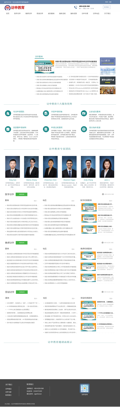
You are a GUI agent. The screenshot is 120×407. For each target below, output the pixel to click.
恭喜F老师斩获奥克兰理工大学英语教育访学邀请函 (60, 267)
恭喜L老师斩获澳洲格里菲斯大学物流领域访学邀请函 (61, 260)
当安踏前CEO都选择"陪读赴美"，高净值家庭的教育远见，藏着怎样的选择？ (84, 79)
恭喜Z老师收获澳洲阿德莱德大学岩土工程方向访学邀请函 (61, 280)
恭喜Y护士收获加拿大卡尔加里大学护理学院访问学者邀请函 (23, 218)
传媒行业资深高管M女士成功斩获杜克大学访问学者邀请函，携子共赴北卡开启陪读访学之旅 (61, 332)
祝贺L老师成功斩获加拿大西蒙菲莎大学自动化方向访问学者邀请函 (23, 273)
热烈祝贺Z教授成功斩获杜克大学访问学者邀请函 (22, 276)
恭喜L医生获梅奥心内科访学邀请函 (46, 85)
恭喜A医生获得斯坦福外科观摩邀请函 (56, 225)
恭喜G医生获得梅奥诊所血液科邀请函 (47, 94)
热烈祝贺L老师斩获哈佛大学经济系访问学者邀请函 (23, 253)
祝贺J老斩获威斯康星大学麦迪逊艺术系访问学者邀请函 (61, 276)
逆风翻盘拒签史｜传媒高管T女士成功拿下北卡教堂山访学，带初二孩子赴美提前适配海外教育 (61, 319)
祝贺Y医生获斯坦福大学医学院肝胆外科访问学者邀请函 (23, 228)
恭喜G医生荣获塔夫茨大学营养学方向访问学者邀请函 (23, 208)
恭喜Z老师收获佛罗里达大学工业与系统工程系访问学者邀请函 (61, 273)
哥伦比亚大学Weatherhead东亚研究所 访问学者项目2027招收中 (84, 88)
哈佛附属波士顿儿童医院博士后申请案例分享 (49, 91)
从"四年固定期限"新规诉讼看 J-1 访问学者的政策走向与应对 (84, 76)
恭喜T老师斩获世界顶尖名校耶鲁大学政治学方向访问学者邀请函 (23, 283)
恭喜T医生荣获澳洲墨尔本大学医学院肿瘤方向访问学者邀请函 (23, 215)
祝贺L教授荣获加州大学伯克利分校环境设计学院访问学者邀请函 (23, 263)
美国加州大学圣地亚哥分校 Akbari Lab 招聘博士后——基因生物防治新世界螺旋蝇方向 (84, 91)
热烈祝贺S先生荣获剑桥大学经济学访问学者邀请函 (23, 260)
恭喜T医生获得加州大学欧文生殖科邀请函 (48, 82)
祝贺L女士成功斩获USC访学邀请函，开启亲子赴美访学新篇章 (61, 329)
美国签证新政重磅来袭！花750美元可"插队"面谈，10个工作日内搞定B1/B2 (84, 94)
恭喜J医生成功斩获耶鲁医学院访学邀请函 (57, 221)
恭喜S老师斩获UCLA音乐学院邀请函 (56, 283)
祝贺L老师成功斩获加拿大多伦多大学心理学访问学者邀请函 (23, 257)
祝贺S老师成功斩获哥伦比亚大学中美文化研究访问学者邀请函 (23, 267)
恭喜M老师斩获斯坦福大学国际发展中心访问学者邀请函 (23, 280)
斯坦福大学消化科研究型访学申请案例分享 (48, 88)
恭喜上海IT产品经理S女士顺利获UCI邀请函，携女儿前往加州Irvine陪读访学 (61, 322)
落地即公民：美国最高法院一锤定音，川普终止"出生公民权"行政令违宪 (84, 82)
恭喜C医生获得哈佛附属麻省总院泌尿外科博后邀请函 (52, 79)
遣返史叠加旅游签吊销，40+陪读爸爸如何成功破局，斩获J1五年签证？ (23, 319)
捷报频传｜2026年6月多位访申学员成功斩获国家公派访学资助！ (84, 85)
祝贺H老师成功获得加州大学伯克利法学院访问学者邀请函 (23, 270)
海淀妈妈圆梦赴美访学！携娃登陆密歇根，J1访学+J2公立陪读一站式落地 (61, 313)
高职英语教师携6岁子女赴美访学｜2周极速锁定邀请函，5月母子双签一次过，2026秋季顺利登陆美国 (61, 306)
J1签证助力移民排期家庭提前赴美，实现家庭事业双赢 (23, 316)
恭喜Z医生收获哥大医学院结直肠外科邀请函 (49, 76)
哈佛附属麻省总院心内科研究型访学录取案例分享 (59, 235)
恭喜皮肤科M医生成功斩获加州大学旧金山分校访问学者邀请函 (23, 231)
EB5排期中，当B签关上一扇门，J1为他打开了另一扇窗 (23, 303)
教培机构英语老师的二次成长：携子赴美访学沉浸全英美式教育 (61, 309)
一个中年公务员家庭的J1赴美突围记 (18, 309)
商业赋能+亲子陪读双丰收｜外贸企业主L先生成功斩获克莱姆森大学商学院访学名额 (61, 316)
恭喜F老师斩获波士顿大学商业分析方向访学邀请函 (60, 270)
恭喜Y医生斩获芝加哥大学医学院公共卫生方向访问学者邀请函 (23, 221)
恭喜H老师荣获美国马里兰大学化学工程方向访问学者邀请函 (61, 253)
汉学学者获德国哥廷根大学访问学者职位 (57, 263)
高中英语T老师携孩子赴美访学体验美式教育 (21, 322)
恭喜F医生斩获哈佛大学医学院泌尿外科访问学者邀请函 (76, 61)
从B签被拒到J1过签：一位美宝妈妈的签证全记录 (60, 303)
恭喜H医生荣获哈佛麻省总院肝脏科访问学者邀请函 (23, 225)
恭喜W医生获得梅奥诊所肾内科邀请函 (56, 218)
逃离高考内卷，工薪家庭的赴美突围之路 (19, 313)
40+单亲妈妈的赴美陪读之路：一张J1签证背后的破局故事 (23, 306)
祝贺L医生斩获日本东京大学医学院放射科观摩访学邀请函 (23, 212)
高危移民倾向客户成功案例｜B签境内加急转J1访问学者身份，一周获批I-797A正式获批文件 (61, 326)
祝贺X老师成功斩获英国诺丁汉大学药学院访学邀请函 (61, 257)
